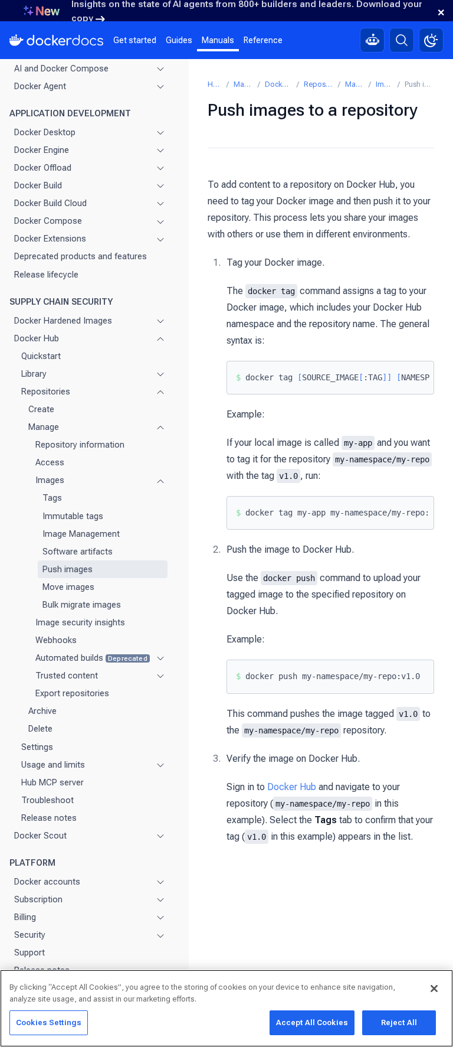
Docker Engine (41, 150)
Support (29, 952)
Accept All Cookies (312, 1022)
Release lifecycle (46, 274)
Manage (43, 427)
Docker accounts (47, 881)
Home (215, 84)
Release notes (49, 818)
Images (49, 480)
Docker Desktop (45, 132)
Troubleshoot (47, 800)
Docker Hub (36, 338)
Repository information (79, 444)
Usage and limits (53, 764)
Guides (179, 40)
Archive (42, 711)
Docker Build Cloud (50, 203)
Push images (67, 569)
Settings (37, 747)
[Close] (434, 989)
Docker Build (38, 185)
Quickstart (41, 356)
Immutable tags (72, 516)
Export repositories (72, 693)
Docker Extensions (50, 238)
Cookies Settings (48, 1022)
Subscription (38, 899)
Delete (40, 728)
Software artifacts (77, 551)
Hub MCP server (52, 782)
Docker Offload (42, 167)
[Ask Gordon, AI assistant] (372, 40)
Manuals (218, 40)
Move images (68, 587)
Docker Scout (40, 835)
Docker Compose (48, 221)
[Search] (401, 40)
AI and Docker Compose (61, 68)
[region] (226, 1008)
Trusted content (66, 675)
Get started (134, 40)
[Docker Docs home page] (56, 40)
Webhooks (56, 640)
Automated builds (91, 658)
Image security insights (80, 622)
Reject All (399, 1022)
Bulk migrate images (81, 604)
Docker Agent (40, 86)
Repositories (45, 391)
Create (41, 409)
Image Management (81, 534)
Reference (263, 40)
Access (49, 462)
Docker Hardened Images (63, 320)
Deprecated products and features (80, 256)
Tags (52, 497)
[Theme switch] (431, 40)
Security (29, 934)
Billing (25, 917)
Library (34, 373)
